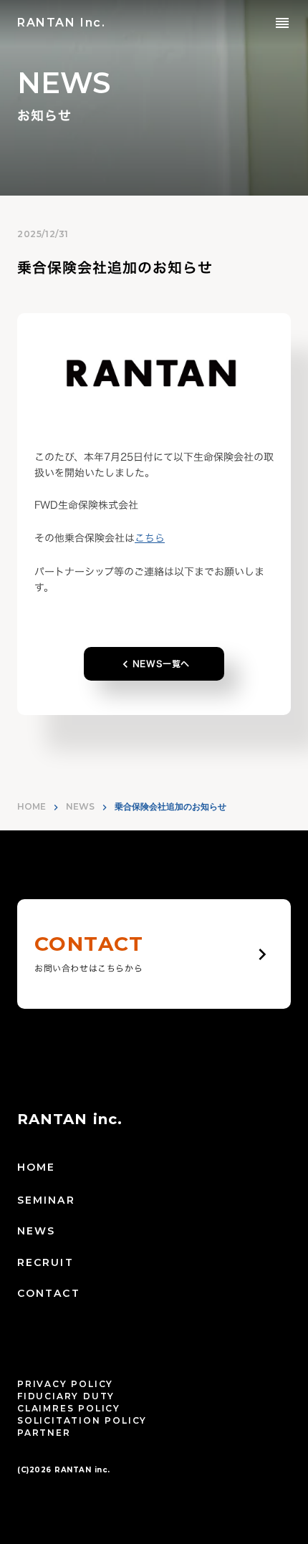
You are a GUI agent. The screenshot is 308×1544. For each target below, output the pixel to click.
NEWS (80, 806)
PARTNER (44, 1432)
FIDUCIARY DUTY (66, 1396)
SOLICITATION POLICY (82, 1420)
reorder (282, 23)
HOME (31, 806)
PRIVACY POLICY (65, 1383)
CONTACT (48, 1293)
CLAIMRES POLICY (68, 1408)
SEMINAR (46, 1200)
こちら (150, 537)
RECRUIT (45, 1262)
